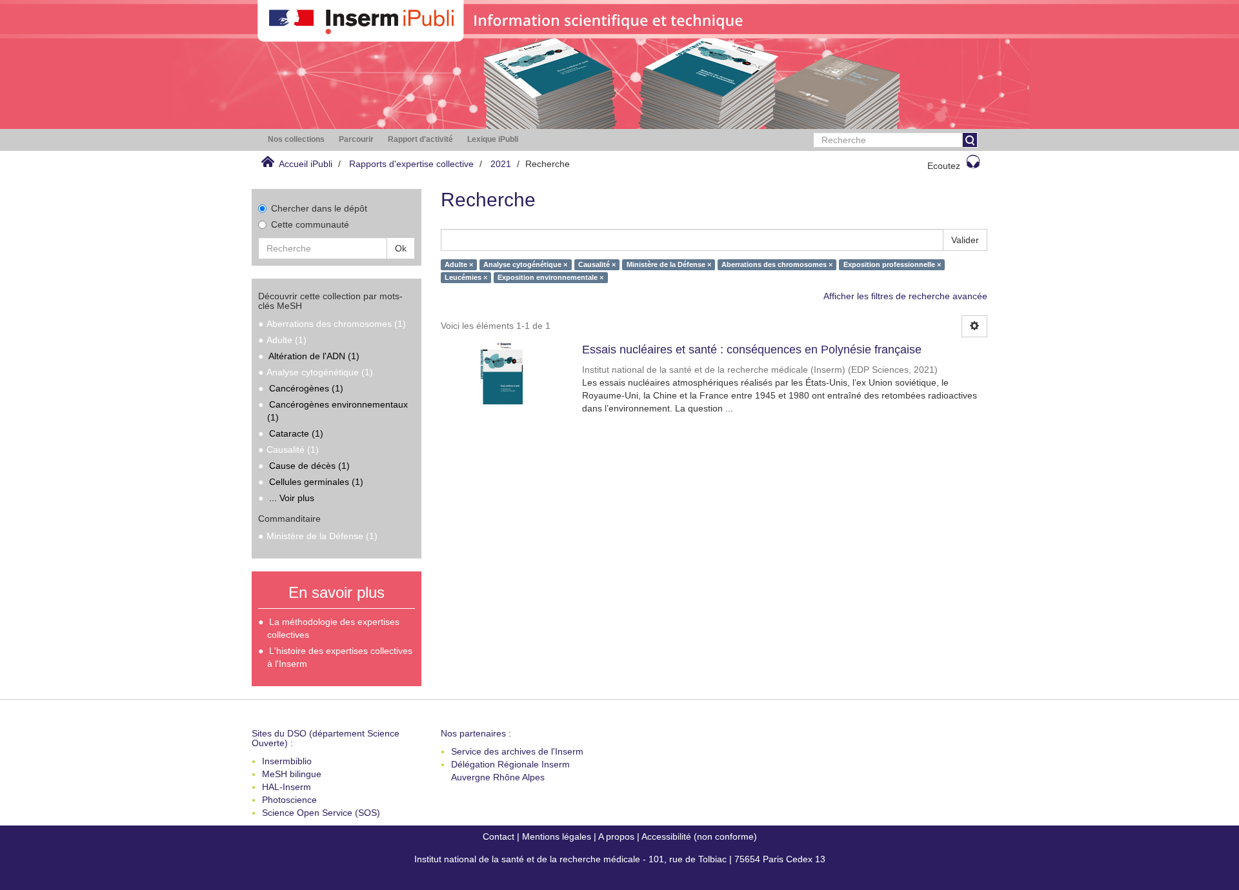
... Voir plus (291, 498)
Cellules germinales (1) (316, 482)
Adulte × (459, 264)
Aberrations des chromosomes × (776, 264)
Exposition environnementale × (550, 277)
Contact (498, 836)
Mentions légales (556, 836)
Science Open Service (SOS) (321, 812)
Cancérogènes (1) (306, 388)
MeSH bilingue (291, 774)
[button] (296, 139)
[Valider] (970, 140)
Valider (965, 240)
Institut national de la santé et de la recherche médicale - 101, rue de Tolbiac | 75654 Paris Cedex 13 (619, 859)
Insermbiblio (287, 761)
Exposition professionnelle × (892, 264)
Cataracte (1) (296, 433)
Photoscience (289, 800)
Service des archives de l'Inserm (517, 751)
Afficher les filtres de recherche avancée (905, 296)
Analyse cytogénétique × (525, 264)
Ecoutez (943, 166)
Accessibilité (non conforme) (699, 836)
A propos (616, 836)
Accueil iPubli (305, 164)
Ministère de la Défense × (669, 264)
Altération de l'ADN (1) (313, 356)
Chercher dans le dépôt (319, 208)
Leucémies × (466, 277)
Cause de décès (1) (309, 465)
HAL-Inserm (286, 787)
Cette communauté (310, 224)
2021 (500, 164)
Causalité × (597, 264)
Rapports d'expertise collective (411, 164)
